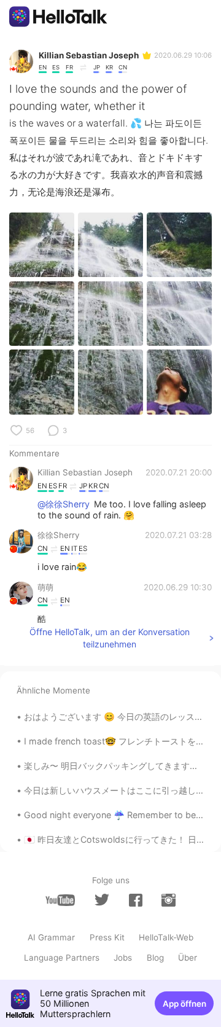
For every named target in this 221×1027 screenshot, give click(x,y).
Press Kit (107, 937)
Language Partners (61, 958)
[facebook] (135, 900)
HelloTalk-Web (166, 937)
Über (187, 958)
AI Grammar (51, 937)
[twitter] (102, 900)
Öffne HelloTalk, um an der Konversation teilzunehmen (109, 638)
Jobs (123, 958)
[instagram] (168, 900)
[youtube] (60, 900)
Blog (155, 958)
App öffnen (184, 1004)
